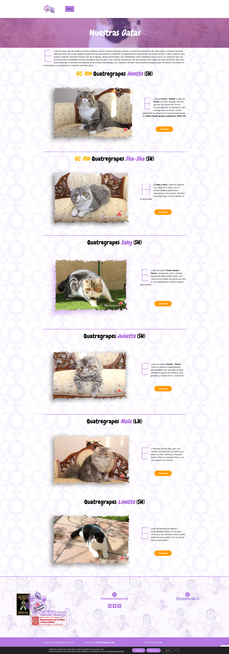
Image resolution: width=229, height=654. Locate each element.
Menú (69, 9)
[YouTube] (119, 606)
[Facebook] (110, 606)
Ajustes (168, 650)
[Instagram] (114, 606)
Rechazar (153, 650)
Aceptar (138, 650)
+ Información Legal (153, 642)
